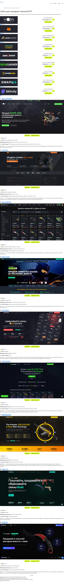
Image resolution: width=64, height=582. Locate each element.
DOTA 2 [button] (55, 3)
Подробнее (27, 135)
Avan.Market (6, 202)
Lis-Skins (5, 150)
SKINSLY (5, 522)
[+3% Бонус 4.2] (9, 64)
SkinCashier (6, 361)
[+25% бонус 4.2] (9, 82)
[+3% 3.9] (9, 91)
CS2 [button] (51, 3)
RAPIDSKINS (6, 415)
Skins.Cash (6, 257)
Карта (1, 580)
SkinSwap (5, 310)
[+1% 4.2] (9, 73)
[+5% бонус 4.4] (9, 28)
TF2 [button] (62, 3)
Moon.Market (7, 98)
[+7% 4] (9, 46)
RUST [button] (59, 3)
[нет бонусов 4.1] (9, 55)
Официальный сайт (35, 135)
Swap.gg (5, 469)
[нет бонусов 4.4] (9, 19)
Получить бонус (48, 22)
